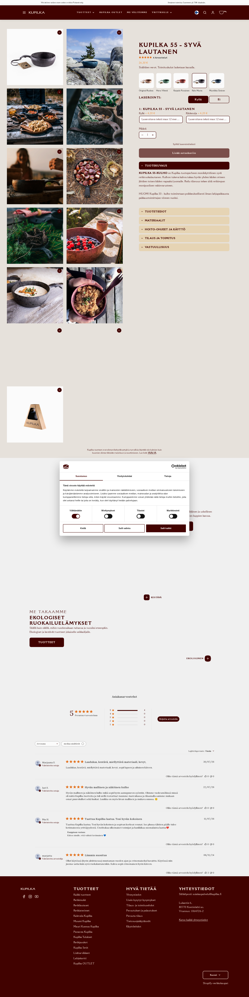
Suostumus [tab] (81, 476)
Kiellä (83, 528)
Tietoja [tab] (167, 476)
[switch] (108, 516)
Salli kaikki (166, 528)
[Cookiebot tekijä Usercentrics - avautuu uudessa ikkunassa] (173, 467)
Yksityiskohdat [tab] (124, 476)
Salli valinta (124, 528)
